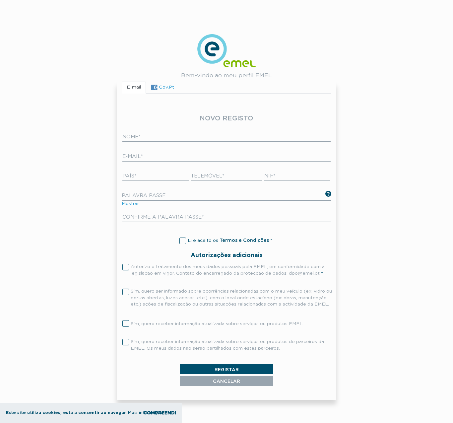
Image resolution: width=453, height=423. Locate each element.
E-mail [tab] (134, 87)
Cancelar (226, 381)
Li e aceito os (228, 240)
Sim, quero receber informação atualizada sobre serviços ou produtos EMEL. (217, 323)
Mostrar (130, 203)
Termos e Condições (244, 240)
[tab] (162, 88)
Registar (227, 370)
